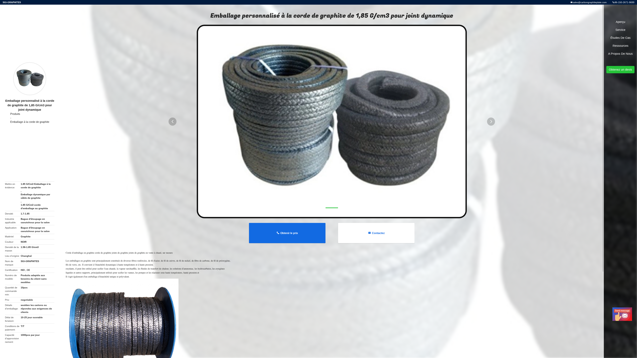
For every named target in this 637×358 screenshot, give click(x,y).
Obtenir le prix (289, 233)
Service (620, 29)
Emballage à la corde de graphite (29, 121)
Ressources (620, 45)
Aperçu (620, 22)
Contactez (378, 233)
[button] (173, 122)
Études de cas (620, 37)
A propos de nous (620, 53)
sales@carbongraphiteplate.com (590, 2)
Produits (15, 114)
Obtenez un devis (620, 69)
